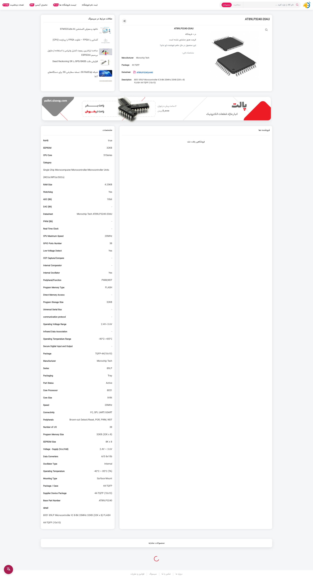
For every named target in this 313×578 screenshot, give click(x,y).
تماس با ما (166, 574)
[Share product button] (124, 21)
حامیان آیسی (38, 5)
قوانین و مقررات (137, 574)
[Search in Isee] (297, 4)
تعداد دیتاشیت (13, 5)
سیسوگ (153, 574)
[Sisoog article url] (77, 31)
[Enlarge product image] (266, 30)
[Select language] (8, 569)
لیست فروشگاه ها (65, 5)
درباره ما (179, 574)
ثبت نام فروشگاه (90, 5)
